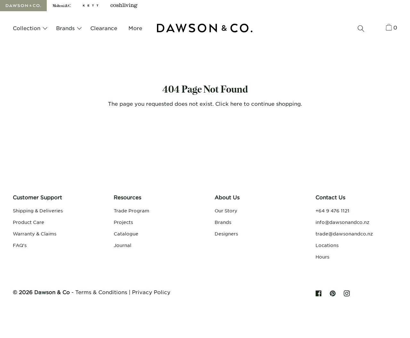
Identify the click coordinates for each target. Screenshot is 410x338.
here (236, 103)
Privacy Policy (151, 292)
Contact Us (330, 197)
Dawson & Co (52, 292)
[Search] (361, 28)
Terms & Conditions (101, 292)
